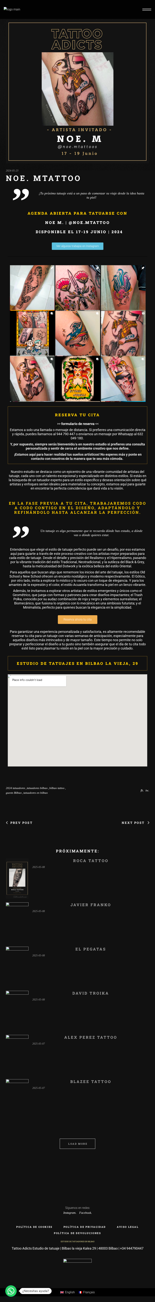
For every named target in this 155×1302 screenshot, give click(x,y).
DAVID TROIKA (90, 993)
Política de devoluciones (77, 1233)
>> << (77, 424)
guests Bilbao (14, 792)
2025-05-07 (38, 1043)
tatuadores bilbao (37, 788)
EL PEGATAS (90, 948)
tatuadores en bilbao (35, 792)
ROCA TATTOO (90, 860)
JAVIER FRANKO (91, 904)
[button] (11, 1291)
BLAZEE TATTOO (90, 1081)
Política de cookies (34, 1227)
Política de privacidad (85, 1227)
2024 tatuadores (15, 788)
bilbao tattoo (56, 788)
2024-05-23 (12, 170)
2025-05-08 (38, 867)
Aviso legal (128, 1227)
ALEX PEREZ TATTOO (90, 1037)
